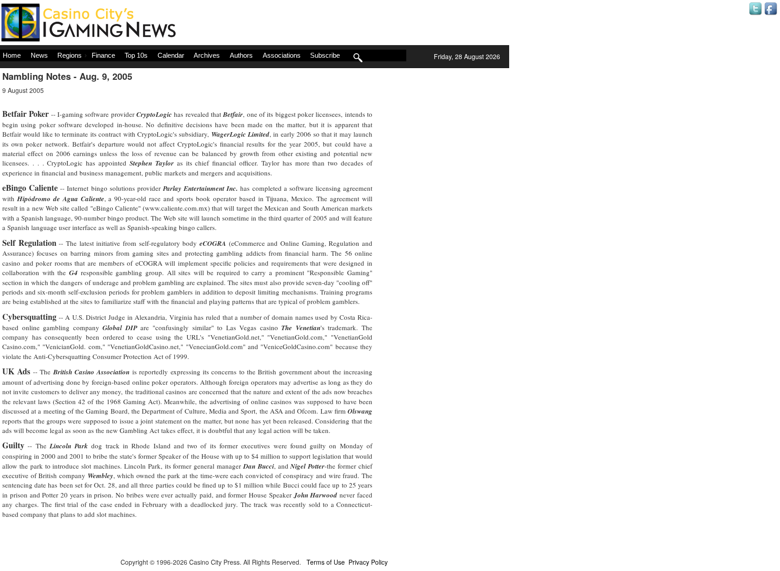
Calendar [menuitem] (171, 55)
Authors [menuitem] (241, 55)
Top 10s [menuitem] (136, 55)
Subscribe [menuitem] (325, 55)
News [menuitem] (39, 55)
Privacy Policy (368, 561)
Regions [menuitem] (69, 55)
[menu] (203, 55)
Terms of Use (325, 561)
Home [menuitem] (12, 55)
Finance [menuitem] (103, 55)
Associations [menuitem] (282, 55)
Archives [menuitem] (207, 55)
